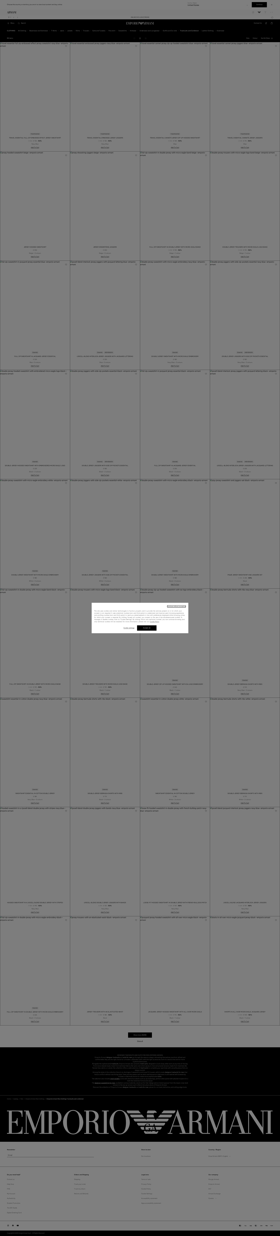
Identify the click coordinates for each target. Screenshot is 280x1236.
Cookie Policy (154, 621)
